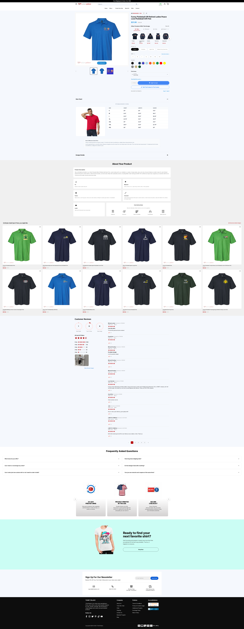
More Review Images (89, 368)
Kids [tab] (156, 29)
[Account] (164, 4)
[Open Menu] (76, 4)
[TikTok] (99, 616)
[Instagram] (89, 616)
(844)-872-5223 (112, 589)
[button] (144, 13)
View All (167, 26)
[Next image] (128, 71)
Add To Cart (154, 83)
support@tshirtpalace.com (93, 589)
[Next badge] (168, 499)
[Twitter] (93, 616)
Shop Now (140, 549)
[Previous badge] (75, 499)
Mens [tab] (138, 29)
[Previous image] (76, 71)
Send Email (154, 578)
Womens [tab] (147, 29)
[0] (167, 4)
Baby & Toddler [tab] (166, 29)
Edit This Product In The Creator (151, 87)
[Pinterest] (96, 616)
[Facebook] (86, 616)
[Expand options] (167, 74)
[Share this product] (146, 13)
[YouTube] (102, 616)
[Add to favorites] (40, 227)
